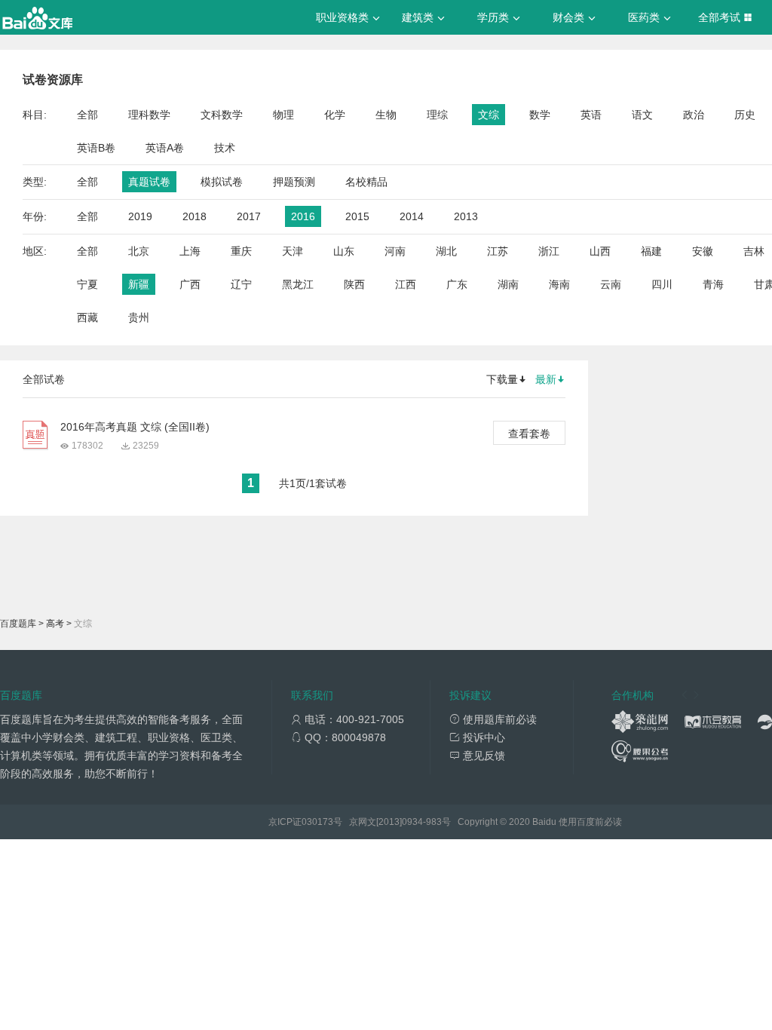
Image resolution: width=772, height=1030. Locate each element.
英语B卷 (96, 148)
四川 (661, 284)
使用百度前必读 (590, 822)
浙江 (548, 251)
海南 (559, 284)
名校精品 (366, 182)
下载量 (502, 379)
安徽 (702, 251)
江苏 (497, 251)
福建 (651, 251)
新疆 (138, 284)
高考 (55, 623)
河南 (395, 251)
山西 (600, 251)
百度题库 (18, 623)
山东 (343, 251)
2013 (466, 216)
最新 (545, 379)
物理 (283, 115)
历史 (744, 115)
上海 (190, 251)
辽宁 (241, 284)
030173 (317, 822)
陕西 (354, 284)
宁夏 (87, 284)
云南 (610, 284)
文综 (488, 115)
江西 (405, 284)
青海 (713, 284)
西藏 (87, 317)
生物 (386, 115)
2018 (194, 216)
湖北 (446, 251)
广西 (190, 284)
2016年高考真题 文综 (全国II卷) (135, 427)
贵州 (138, 317)
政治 (693, 115)
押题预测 (294, 182)
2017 (249, 216)
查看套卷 (529, 434)
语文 (642, 115)
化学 (334, 115)
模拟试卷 (222, 182)
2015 (357, 216)
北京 (138, 251)
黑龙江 (298, 284)
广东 (456, 284)
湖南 (508, 284)
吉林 (753, 251)
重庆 (241, 251)
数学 (539, 115)
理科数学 (149, 115)
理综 (437, 115)
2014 (412, 216)
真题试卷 (149, 182)
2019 (140, 216)
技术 (224, 148)
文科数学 (222, 115)
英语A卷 (165, 148)
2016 (303, 216)
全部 (87, 115)
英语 (591, 115)
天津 (292, 251)
